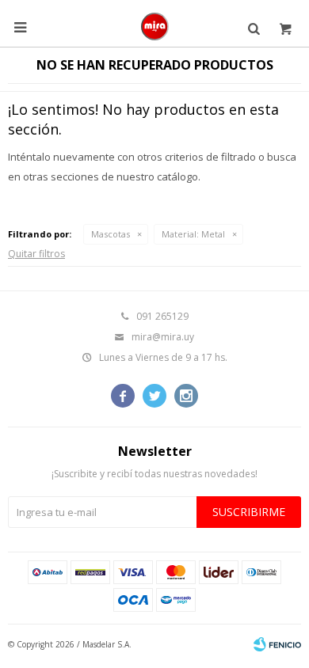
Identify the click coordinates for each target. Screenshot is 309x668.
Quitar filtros (36, 253)
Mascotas (110, 234)
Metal (193, 234)
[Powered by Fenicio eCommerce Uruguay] (277, 644)
